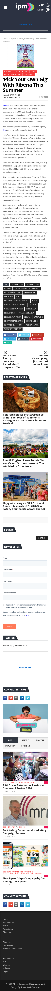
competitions (32, 285)
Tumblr (24, 339)
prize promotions (12, 317)
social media (32, 321)
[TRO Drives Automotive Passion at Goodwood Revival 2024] (25, 766)
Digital (13, 39)
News (33, 72)
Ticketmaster (32, 325)
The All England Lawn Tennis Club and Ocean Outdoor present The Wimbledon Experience (24, 463)
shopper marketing (13, 321)
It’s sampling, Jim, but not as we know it (39, 362)
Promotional (8, 922)
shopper (29, 74)
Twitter (25, 335)
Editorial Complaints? (12, 948)
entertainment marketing (26, 289)
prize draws (9, 313)
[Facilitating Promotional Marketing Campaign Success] (25, 811)
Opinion (22, 827)
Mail (9, 343)
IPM (17, 827)
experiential (21, 72)
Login (40, 9)
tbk (4, 130)
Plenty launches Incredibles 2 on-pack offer (11, 362)
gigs (18, 297)
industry (10, 745)
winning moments (12, 329)
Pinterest (37, 339)
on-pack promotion (13, 309)
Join (41, 4)
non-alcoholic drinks (15, 305)
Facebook (11, 335)
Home (5, 39)
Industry (6, 968)
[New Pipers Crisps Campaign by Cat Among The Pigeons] (25, 855)
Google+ (38, 335)
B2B (5, 962)
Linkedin (11, 339)
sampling (38, 317)
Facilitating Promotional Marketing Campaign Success (24, 832)
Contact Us (8, 945)
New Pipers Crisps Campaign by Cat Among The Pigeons (24, 880)
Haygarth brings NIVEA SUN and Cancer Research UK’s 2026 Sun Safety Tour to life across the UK (24, 506)
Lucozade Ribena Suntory (16, 301)
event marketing (12, 293)
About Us (7, 942)
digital (7, 289)
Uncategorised (31, 782)
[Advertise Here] (25, 718)
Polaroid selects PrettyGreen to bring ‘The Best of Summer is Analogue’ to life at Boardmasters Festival (24, 419)
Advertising (8, 929)
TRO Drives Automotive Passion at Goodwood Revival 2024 (23, 787)
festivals (8, 297)
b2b (10, 740)
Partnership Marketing (22, 872)
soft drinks (9, 325)
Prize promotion (12, 74)
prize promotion (26, 313)
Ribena (27, 317)
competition (17, 285)
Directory (7, 932)
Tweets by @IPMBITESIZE (15, 645)
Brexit (25, 740)
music (35, 301)
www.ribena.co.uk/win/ (13, 211)
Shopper (6, 965)
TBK (20, 325)
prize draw (31, 309)
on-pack (33, 305)
